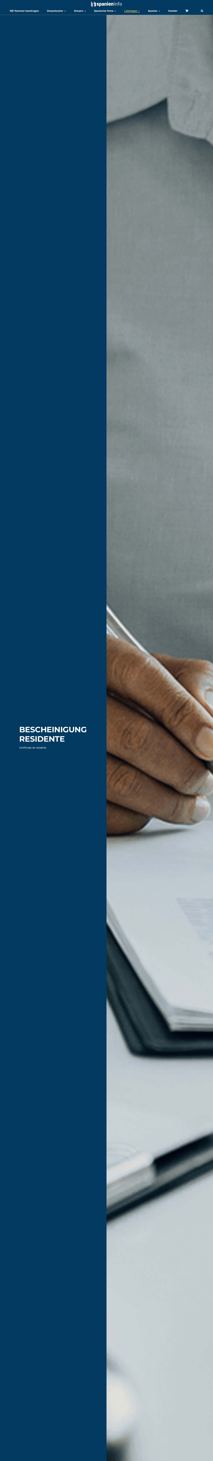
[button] (202, 11)
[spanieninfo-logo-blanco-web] (106, 2)
